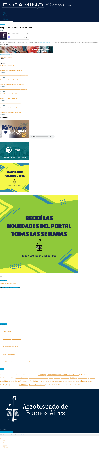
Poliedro (90, 381)
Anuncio (4, 13)
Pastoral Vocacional (71, 381)
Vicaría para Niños (8, 54)
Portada (1, 22)
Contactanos (5, 19)
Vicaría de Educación (70, 384)
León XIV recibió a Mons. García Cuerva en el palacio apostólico (17, 361)
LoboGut (22, 434)
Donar (4, 18)
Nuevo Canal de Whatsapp (6, 431)
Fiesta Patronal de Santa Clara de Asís (9, 93)
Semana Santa (48, 384)
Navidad (42, 381)
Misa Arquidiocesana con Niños (46, 42)
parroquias (65, 381)
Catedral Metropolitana (7, 378)
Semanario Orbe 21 (37, 384)
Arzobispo (5, 17)
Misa (88, 378)
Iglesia (76, 378)
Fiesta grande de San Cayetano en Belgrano (10, 107)
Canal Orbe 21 (72, 374)
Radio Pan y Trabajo (5, 385)
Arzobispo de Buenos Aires (56, 375)
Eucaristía (51, 378)
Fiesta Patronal (57, 378)
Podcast (2, 54)
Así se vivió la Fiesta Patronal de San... (9, 98)
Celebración (5, 15)
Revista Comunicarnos (15, 384)
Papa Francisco (49, 381)
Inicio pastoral (81, 378)
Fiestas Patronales (65, 378)
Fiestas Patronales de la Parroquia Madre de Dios (12, 84)
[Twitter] (0, 438)
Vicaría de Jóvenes (78, 384)
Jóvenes (85, 378)
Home (4, 12)
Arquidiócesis (24, 374)
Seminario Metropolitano (58, 385)
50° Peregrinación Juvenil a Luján (10, 346)
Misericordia (5, 14)
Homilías (72, 378)
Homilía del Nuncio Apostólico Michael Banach (11, 112)
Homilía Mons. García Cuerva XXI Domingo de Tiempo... (14, 75)
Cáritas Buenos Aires (42, 378)
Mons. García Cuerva (12, 381)
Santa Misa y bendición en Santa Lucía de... (10, 103)
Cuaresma (31, 378)
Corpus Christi (25, 378)
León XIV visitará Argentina (9, 354)
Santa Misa (23, 384)
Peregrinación (78, 381)
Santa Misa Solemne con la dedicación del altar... (11, 70)
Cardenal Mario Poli (84, 375)
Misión (2, 381)
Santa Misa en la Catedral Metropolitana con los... (12, 79)
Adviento (2, 374)
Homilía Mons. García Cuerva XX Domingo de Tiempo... (13, 89)
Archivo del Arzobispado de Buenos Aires (12, 339)
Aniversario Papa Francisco (10, 374)
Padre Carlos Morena (7, 331)
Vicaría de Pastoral (86, 384)
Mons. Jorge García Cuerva (30, 381)
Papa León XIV (58, 381)
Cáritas (35, 378)
